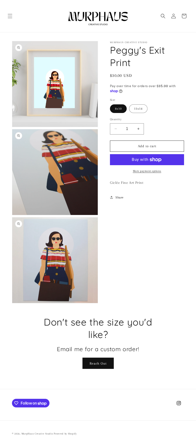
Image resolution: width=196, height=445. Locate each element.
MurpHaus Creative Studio (37, 433)
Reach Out (98, 363)
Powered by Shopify (65, 433)
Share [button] (119, 197)
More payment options (147, 171)
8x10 (118, 108)
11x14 (138, 108)
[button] (10, 16)
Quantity (115, 119)
